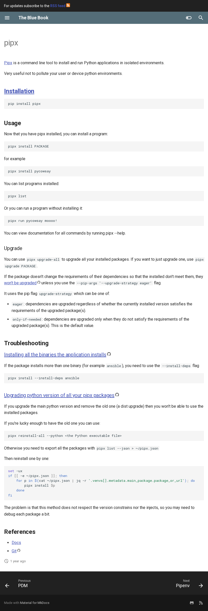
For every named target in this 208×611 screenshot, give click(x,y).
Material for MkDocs (34, 603)
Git (14, 551)
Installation (19, 91)
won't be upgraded (20, 282)
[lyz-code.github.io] (201, 603)
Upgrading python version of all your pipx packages (59, 395)
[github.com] (192, 603)
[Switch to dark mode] (189, 18)
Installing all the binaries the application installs (55, 355)
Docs (16, 542)
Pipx (8, 62)
